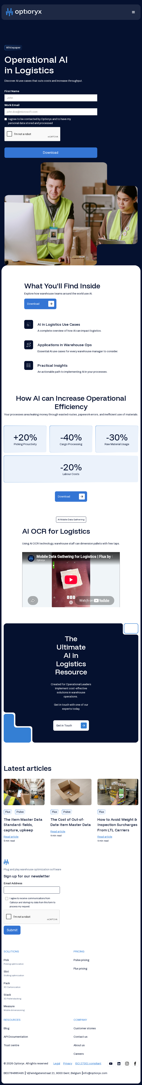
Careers (79, 1053)
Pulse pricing (81, 960)
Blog (6, 1028)
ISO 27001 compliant (88, 1063)
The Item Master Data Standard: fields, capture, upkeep (23, 824)
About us (79, 1045)
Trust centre (11, 1045)
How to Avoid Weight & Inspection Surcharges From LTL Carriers (117, 824)
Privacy (67, 1063)
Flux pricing (80, 968)
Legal (56, 1063)
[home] (24, 12)
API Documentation (16, 1036)
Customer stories (85, 1028)
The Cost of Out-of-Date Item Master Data (70, 822)
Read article (11, 836)
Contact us (80, 1036)
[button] (135, 12)
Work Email (11, 105)
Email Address (13, 883)
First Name (11, 91)
